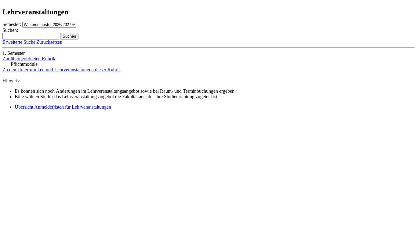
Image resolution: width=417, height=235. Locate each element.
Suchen (69, 36)
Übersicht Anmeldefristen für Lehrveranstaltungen (63, 107)
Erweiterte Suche (18, 42)
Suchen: (10, 30)
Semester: (11, 24)
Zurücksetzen (49, 42)
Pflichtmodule (24, 64)
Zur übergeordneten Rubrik (28, 58)
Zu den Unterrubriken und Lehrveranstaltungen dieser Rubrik (61, 69)
